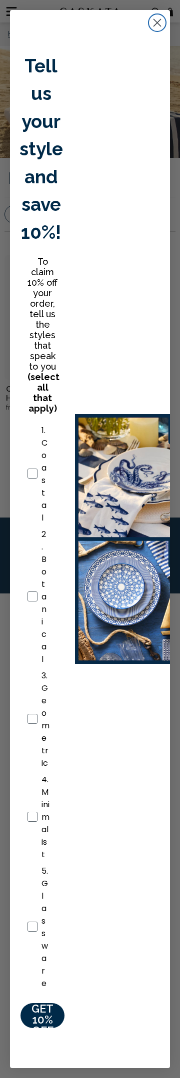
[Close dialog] (157, 22)
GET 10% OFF (43, 1015)
